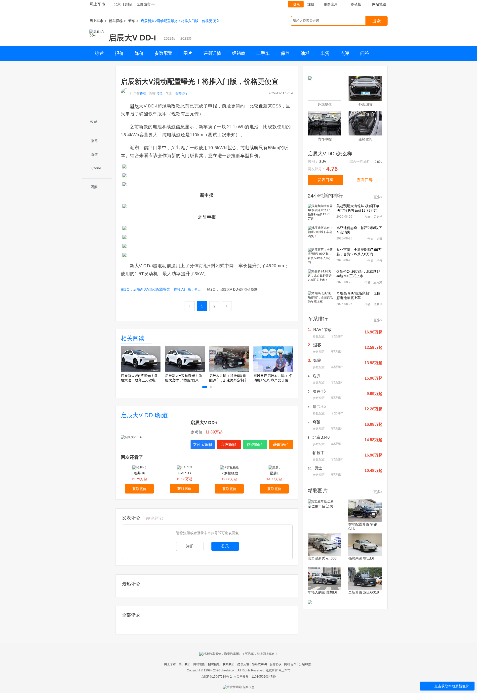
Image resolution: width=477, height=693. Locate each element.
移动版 (356, 4)
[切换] (127, 4)
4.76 (332, 168)
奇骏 (316, 422)
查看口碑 (365, 180)
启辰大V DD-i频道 (144, 415)
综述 (99, 53)
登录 (296, 4)
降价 (139, 53)
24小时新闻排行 (325, 195)
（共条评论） (153, 518)
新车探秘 (116, 21)
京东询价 (229, 444)
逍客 (317, 345)
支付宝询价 (203, 444)
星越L (274, 473)
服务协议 (275, 664)
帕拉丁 (318, 453)
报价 (119, 53)
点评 (344, 53)
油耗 (305, 53)
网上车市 (97, 4)
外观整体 (325, 104)
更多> (377, 197)
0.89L (378, 162)
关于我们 (185, 664)
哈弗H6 (139, 473)
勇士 (318, 468)
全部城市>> (146, 4)
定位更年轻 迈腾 (320, 506)
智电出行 (181, 93)
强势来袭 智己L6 (361, 558)
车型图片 (337, 336)
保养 (285, 53)
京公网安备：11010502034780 (255, 676)
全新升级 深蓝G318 (363, 592)
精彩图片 (318, 490)
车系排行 (318, 319)
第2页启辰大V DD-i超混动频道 (232, 289)
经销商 (238, 53)
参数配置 (163, 53)
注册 (310, 4)
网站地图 (199, 664)
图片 (187, 53)
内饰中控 (325, 139)
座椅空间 (365, 139)
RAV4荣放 (322, 330)
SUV (322, 162)
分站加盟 (305, 664)
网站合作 (290, 664)
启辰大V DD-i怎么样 (330, 153)
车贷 (324, 53)
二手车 (263, 53)
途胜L (318, 376)
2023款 (186, 38)
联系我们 (229, 664)
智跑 (317, 360)
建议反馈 (243, 664)
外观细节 (365, 104)
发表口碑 (325, 180)
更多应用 (331, 4)
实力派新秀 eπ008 (322, 558)
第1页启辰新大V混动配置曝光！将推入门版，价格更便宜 (161, 289)
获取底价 (281, 444)
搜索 (376, 20)
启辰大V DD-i (132, 37)
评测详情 (212, 53)
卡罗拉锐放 (229, 473)
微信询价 (255, 444)
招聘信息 (214, 664)
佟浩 (143, 93)
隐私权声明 (259, 664)
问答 (364, 53)
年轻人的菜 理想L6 (322, 592)
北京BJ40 (321, 437)
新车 (131, 21)
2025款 (169, 38)
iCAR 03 (184, 473)
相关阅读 (133, 338)
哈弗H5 (319, 406)
